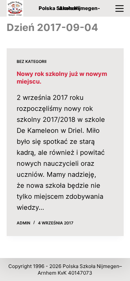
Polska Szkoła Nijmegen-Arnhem (69, 8)
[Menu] (119, 8)
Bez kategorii (31, 61)
